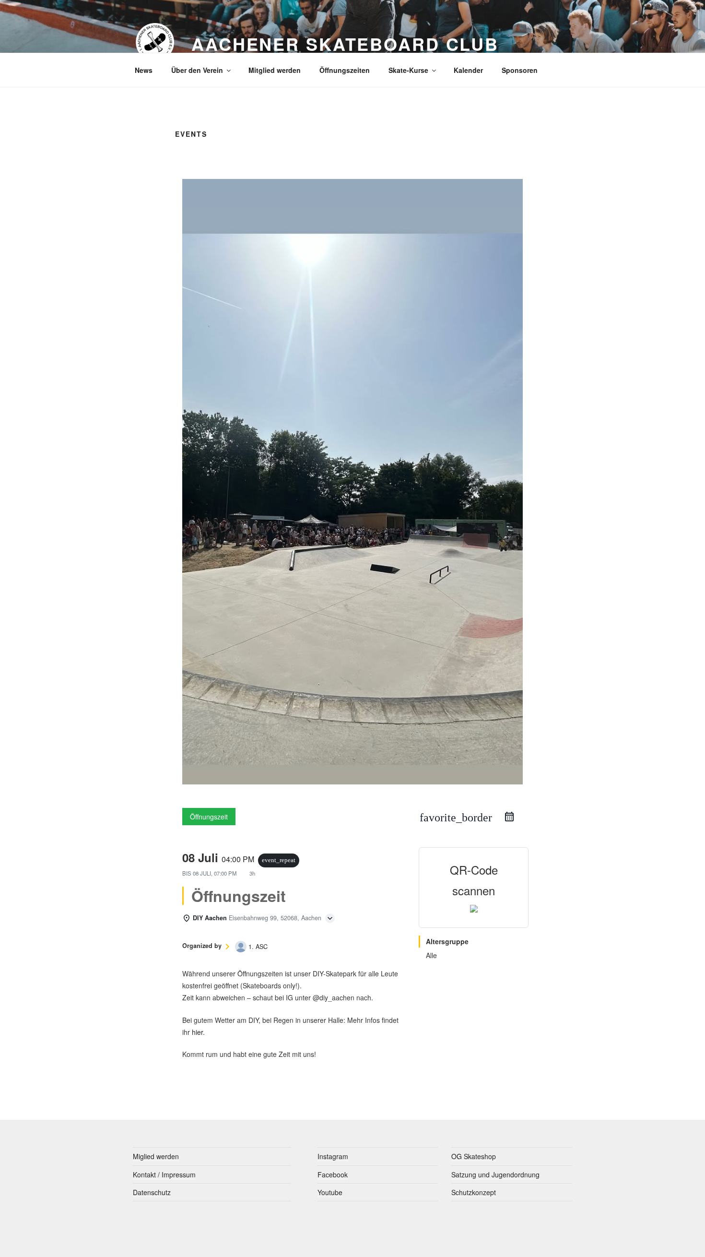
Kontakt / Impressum (164, 1174)
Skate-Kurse (408, 70)
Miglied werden (156, 1156)
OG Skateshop (473, 1156)
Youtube (329, 1192)
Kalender (468, 70)
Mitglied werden (274, 70)
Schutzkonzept (473, 1192)
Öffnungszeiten (344, 70)
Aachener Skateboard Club (345, 43)
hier (197, 1032)
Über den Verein (197, 70)
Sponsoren (520, 70)
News (144, 70)
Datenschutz (152, 1192)
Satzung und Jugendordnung (495, 1174)
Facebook (332, 1174)
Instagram (332, 1156)
